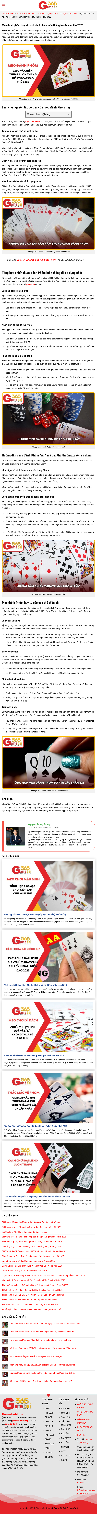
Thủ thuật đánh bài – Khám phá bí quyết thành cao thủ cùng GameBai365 (35, 1285)
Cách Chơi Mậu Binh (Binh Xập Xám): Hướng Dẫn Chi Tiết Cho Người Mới (42, 1365)
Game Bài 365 (8, 13)
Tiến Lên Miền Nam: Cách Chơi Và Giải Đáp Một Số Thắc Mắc (29, 1300)
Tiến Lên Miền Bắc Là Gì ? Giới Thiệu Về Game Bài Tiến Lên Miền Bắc (33, 1295)
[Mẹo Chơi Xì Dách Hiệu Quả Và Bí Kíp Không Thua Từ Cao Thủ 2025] (48, 1027)
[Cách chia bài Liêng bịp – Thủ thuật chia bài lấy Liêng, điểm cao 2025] (48, 956)
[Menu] (3, 5)
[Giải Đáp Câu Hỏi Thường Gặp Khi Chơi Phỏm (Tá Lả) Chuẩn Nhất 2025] (48, 1097)
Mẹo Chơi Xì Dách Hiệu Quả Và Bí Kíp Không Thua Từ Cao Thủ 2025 (34, 1055)
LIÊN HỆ (80, 1435)
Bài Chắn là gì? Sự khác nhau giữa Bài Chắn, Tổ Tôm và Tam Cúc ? (32, 1241)
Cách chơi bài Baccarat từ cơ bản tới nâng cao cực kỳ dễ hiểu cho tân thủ (42, 1332)
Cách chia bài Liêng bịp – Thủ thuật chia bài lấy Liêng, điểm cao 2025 (35, 985)
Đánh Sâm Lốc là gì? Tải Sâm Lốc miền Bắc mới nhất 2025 (28, 1261)
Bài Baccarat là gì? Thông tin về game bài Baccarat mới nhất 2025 (31, 1227)
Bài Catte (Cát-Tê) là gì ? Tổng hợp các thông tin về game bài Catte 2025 (34, 1237)
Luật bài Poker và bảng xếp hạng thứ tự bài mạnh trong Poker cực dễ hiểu (42, 1373)
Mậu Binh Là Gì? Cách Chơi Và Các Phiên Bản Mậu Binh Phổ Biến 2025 (33, 1280)
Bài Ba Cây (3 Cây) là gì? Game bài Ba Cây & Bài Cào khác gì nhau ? (32, 1222)
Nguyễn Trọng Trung (39, 824)
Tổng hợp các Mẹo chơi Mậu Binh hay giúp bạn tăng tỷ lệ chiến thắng (35, 914)
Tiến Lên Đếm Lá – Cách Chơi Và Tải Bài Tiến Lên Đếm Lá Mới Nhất (32, 1290)
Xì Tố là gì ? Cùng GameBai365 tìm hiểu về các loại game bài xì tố (31, 1309)
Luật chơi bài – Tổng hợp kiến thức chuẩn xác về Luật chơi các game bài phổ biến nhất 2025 (43, 1275)
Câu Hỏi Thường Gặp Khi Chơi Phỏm (36, 259)
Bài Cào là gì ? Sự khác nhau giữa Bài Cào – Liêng (24, 1232)
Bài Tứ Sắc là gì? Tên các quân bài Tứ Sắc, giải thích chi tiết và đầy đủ (33, 1251)
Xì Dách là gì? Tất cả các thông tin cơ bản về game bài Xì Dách (30, 1304)
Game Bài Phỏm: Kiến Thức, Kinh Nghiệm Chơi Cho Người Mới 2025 (47, 13)
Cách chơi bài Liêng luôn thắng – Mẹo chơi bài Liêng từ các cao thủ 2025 (37, 1196)
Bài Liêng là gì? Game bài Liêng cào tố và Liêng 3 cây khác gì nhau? (32, 1246)
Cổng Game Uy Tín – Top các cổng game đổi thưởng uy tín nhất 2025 (33, 1256)
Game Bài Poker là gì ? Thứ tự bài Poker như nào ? (24, 1270)
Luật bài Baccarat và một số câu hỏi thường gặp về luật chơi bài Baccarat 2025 (44, 1323)
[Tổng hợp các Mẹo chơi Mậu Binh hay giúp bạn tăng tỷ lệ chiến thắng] (48, 886)
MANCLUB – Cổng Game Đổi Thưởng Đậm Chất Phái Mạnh (36, 1356)
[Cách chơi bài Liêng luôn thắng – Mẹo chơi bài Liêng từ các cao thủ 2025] (48, 1168)
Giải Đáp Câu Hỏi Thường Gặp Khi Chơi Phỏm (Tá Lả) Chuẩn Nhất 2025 (35, 1126)
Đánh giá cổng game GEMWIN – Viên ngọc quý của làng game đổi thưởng (42, 1348)
